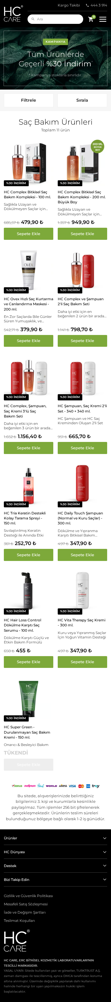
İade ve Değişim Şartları (25, 912)
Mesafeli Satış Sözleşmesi (26, 904)
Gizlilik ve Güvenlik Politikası (28, 896)
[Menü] (103, 19)
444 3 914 (99, 5)
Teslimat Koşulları (19, 921)
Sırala (82, 100)
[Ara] (33, 19)
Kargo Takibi (69, 5)
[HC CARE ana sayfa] (16, 13)
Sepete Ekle (28, 233)
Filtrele (28, 100)
